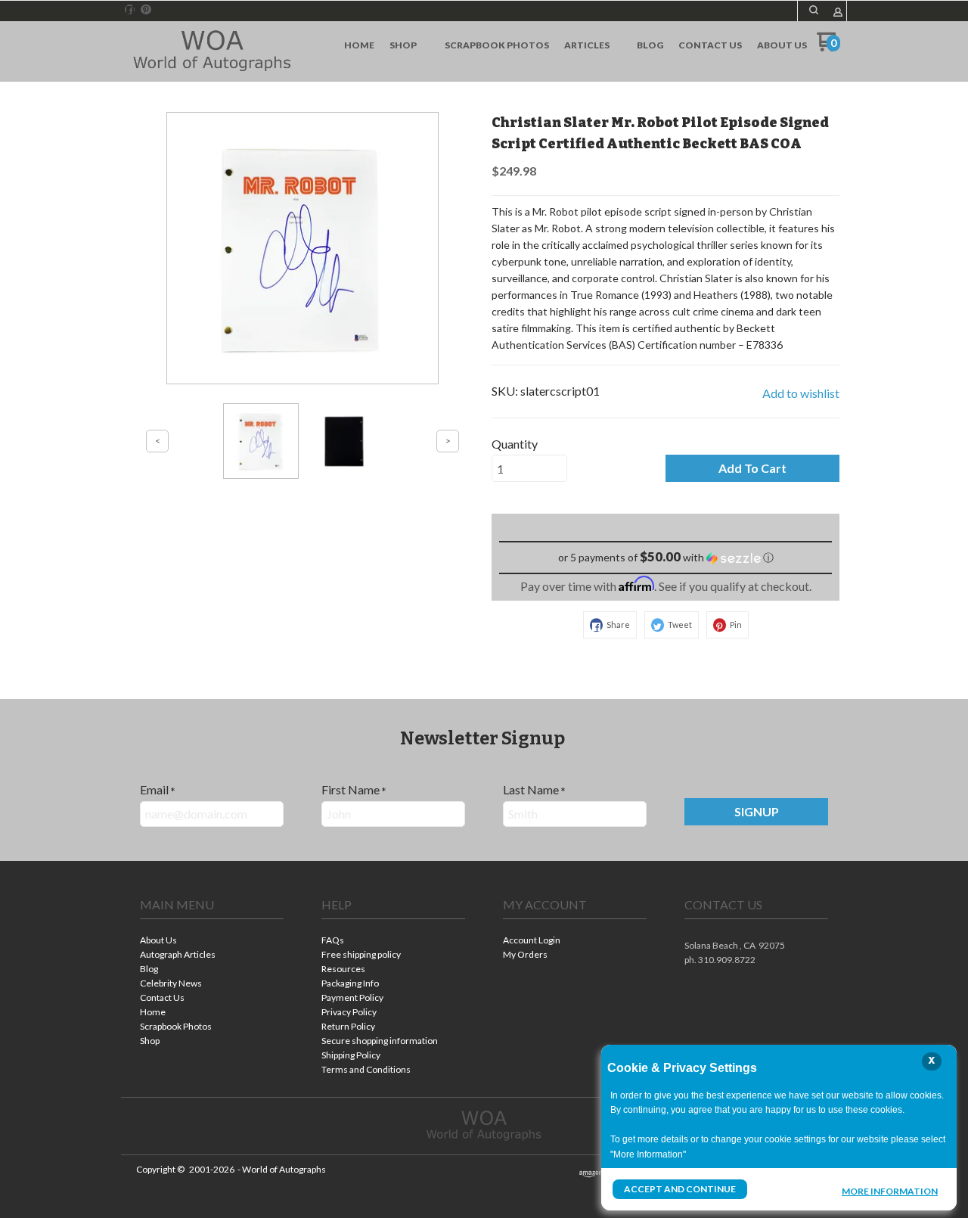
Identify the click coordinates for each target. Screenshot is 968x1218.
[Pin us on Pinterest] (146, 10)
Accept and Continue (680, 1189)
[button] (813, 10)
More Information (890, 1190)
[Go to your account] (837, 13)
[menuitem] (359, 45)
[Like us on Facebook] (130, 10)
